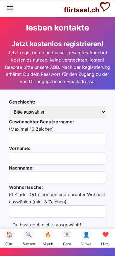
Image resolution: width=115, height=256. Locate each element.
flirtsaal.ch (81, 10)
